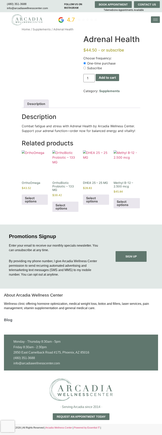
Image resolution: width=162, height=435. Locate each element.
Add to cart (107, 78)
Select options (31, 199)
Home (26, 29)
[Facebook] (151, 429)
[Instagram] (158, 429)
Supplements (42, 29)
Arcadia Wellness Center (59, 427)
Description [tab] (36, 104)
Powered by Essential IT (87, 427)
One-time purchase (101, 63)
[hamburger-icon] (155, 19)
